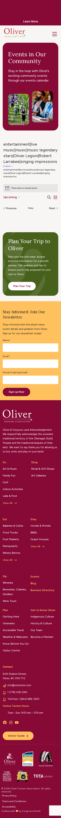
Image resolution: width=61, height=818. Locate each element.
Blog (33, 583)
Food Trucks (10, 532)
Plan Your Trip (22, 286)
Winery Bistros (11, 552)
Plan (5, 610)
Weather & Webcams (15, 637)
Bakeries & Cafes (13, 525)
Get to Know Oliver (42, 610)
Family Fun (9, 475)
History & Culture (41, 623)
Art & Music (10, 468)
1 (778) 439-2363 (17, 692)
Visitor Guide (16, 735)
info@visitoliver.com (19, 685)
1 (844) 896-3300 (29, 699)
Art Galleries (38, 475)
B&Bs (33, 532)
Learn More (30, 21)
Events (7, 166)
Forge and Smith (31, 811)
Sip (5, 576)
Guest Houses (39, 539)
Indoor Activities (13, 489)
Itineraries (9, 623)
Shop (34, 462)
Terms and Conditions (14, 801)
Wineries (8, 582)
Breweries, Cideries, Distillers (15, 592)
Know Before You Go (16, 643)
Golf (5, 482)
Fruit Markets (11, 539)
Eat (5, 519)
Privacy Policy (9, 795)
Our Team (36, 630)
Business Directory (42, 590)
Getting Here (11, 616)
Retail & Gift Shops (42, 468)
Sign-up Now (16, 391)
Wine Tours (9, 601)
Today (30, 208)
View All (7, 503)
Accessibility (9, 806)
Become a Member (41, 637)
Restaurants (10, 546)
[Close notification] (56, 13)
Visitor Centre (11, 650)
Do (4, 462)
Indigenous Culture (42, 616)
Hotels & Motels (40, 525)
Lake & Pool (10, 495)
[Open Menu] (54, 34)
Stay (33, 519)
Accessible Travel (13, 630)
